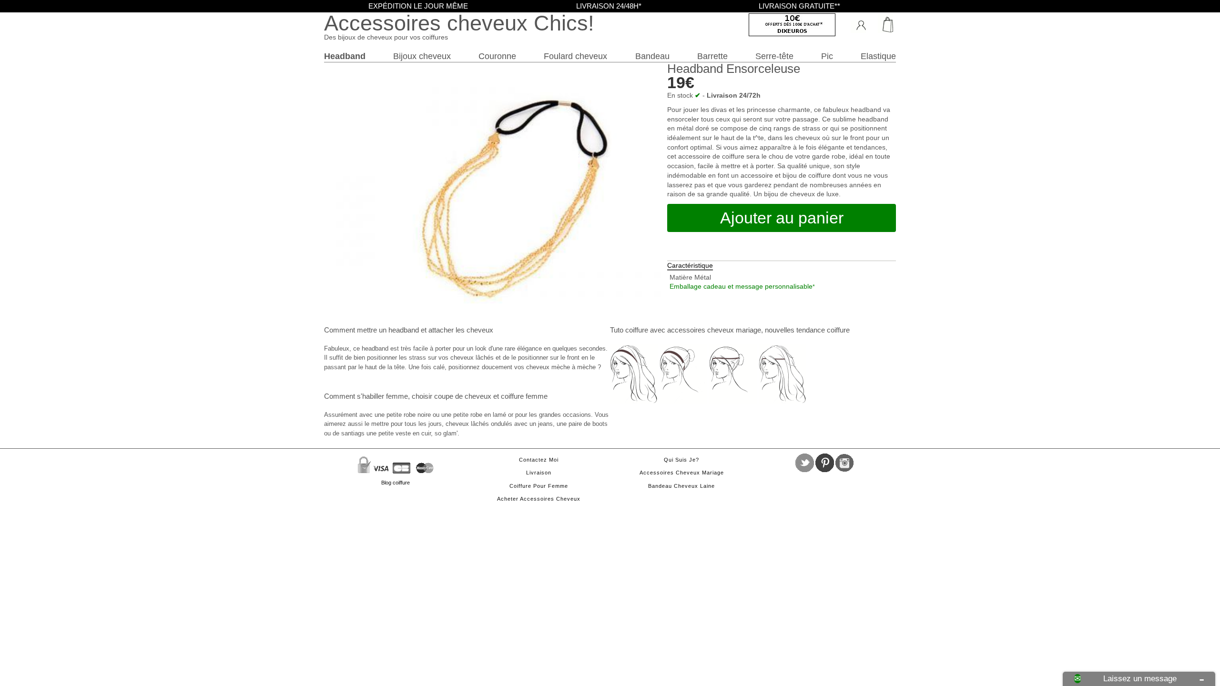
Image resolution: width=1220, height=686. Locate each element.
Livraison (538, 472)
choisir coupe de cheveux (451, 396)
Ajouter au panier (782, 218)
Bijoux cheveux (422, 56)
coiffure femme (524, 396)
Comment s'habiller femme (366, 396)
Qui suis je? (681, 460)
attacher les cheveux (460, 330)
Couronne (497, 56)
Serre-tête (774, 56)
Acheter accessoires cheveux (538, 499)
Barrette (712, 56)
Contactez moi (539, 460)
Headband (345, 56)
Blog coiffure (395, 482)
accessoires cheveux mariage (714, 330)
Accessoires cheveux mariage (682, 472)
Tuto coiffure (629, 330)
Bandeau (652, 56)
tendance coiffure (823, 330)
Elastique (878, 56)
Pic (827, 56)
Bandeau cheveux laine (681, 486)
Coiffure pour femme (538, 486)
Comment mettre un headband (371, 330)
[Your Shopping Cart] (884, 23)
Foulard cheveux (575, 56)
